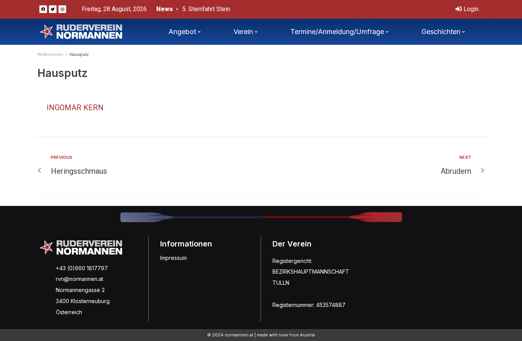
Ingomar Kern (75, 107)
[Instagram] (62, 9)
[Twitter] (53, 9)
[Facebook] (43, 9)
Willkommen (50, 54)
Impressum (173, 258)
